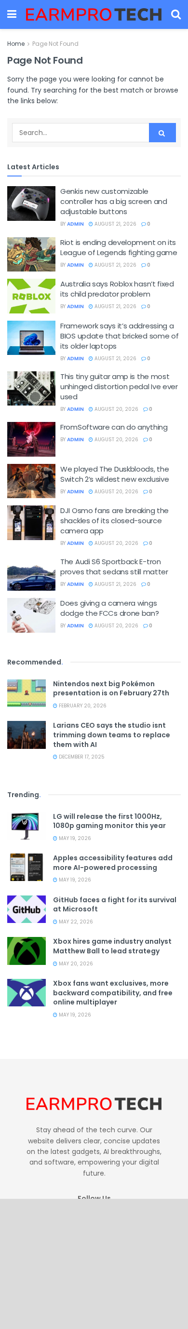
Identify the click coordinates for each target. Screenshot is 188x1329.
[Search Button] (176, 14)
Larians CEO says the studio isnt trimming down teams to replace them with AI (111, 734)
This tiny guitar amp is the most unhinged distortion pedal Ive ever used (119, 386)
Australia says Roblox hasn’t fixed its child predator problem (117, 289)
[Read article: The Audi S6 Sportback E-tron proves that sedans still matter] (31, 573)
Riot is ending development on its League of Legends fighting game (118, 247)
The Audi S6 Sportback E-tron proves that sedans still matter (114, 566)
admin (75, 224)
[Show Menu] (11, 14)
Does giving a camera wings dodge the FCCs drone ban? (109, 608)
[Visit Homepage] (93, 14)
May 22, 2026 (75, 921)
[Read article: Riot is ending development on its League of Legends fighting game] (31, 254)
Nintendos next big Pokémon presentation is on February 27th (111, 688)
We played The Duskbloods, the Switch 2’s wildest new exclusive (114, 474)
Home (16, 44)
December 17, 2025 (81, 756)
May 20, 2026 (75, 963)
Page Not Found (55, 44)
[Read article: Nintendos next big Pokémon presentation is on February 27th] (26, 693)
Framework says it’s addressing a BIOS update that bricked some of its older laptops (119, 336)
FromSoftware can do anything (114, 427)
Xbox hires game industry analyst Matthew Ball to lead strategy (112, 946)
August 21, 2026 (114, 224)
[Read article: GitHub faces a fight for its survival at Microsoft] (26, 909)
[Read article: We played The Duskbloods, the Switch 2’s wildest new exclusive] (31, 481)
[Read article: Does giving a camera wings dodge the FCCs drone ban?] (31, 615)
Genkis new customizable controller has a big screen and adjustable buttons (113, 201)
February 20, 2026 (82, 705)
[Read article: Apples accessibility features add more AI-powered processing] (26, 867)
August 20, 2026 (115, 409)
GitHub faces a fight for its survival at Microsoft (114, 904)
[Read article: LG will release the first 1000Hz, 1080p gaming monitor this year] (26, 826)
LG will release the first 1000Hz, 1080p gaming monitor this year (109, 821)
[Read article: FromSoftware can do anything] (31, 439)
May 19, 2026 (74, 838)
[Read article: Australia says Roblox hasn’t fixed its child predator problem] (31, 296)
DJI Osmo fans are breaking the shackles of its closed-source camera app (114, 520)
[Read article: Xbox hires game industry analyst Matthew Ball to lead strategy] (26, 950)
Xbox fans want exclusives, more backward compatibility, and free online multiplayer (113, 992)
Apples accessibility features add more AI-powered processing (113, 862)
